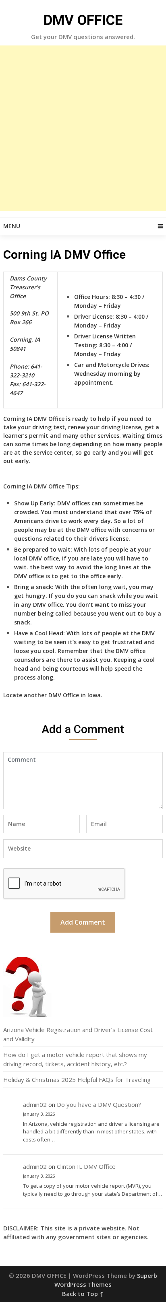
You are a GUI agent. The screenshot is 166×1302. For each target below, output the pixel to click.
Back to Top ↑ (83, 1294)
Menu (11, 226)
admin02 (35, 1104)
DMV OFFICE (83, 20)
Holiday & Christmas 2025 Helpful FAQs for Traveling (77, 1079)
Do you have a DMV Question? (99, 1104)
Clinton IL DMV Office (86, 1166)
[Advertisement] (83, 128)
